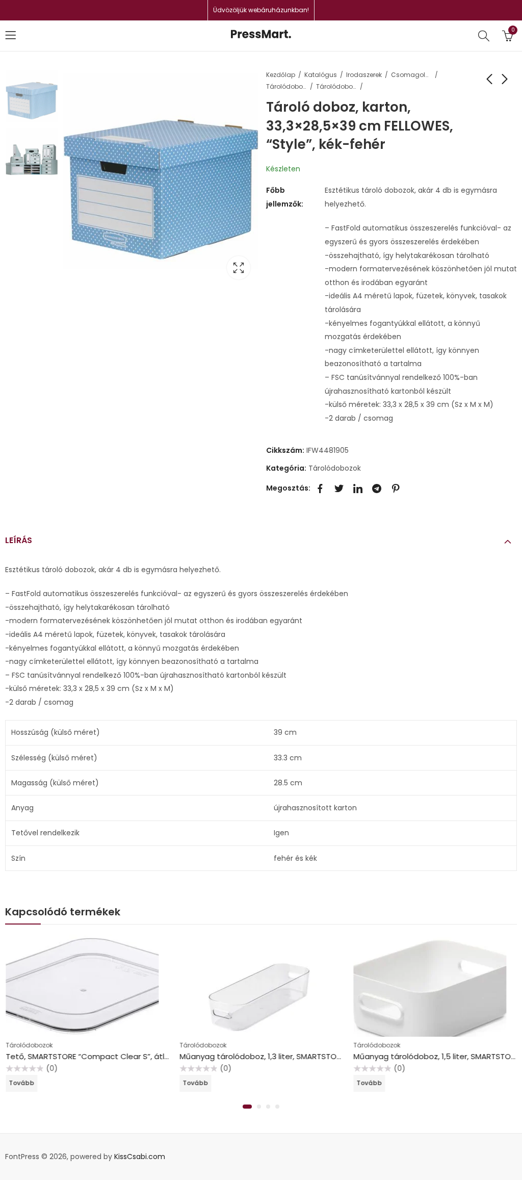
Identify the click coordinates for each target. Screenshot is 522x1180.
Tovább (21, 1083)
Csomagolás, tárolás (411, 74)
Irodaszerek (364, 74)
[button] (247, 1106)
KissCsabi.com (139, 1156)
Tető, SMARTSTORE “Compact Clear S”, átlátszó (96, 1056)
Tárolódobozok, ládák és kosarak (286, 86)
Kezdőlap (280, 74)
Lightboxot (238, 267)
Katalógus (320, 74)
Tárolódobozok (336, 86)
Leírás (18, 540)
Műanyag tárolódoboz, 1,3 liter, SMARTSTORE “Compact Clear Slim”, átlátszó (322, 1056)
